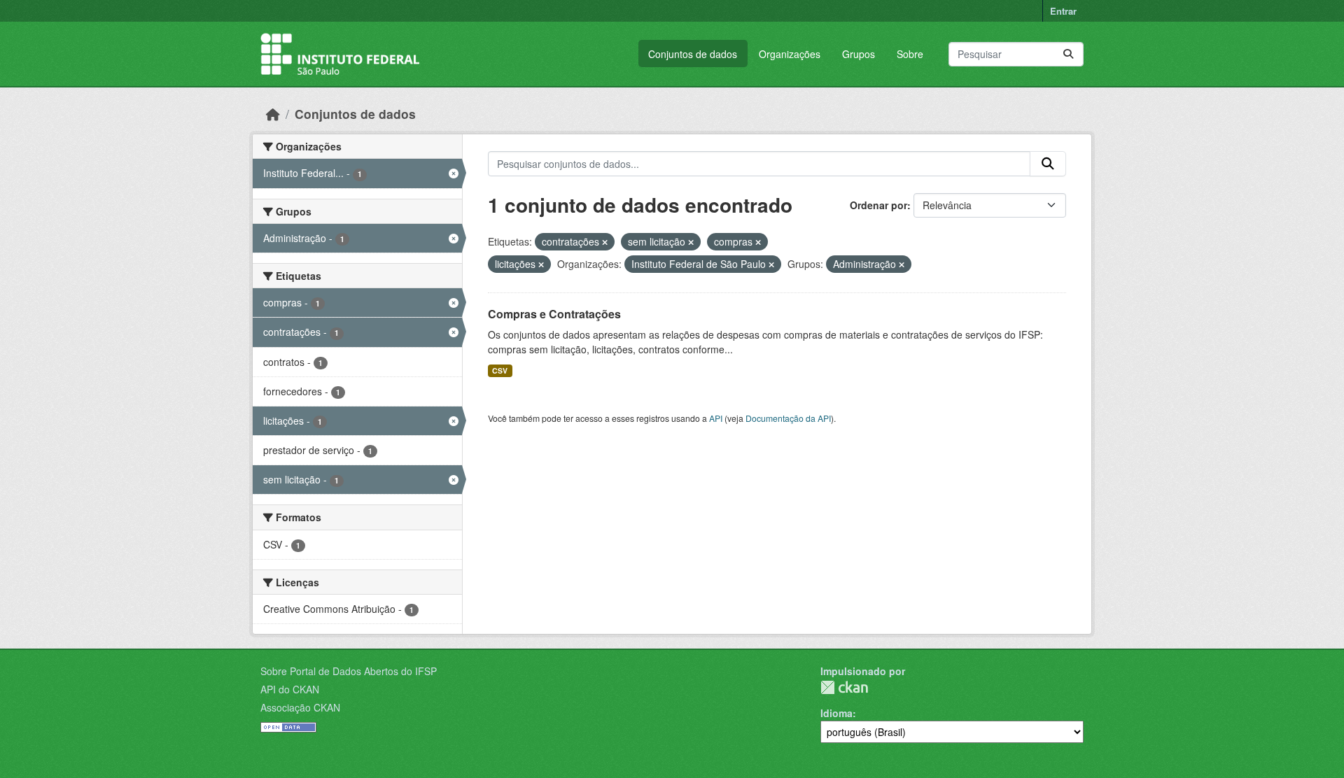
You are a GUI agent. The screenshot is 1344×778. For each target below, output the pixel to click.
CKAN (844, 687)
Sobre (910, 54)
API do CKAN (289, 689)
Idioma (836, 713)
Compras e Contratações (554, 314)
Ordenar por (878, 205)
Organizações (789, 54)
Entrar (1063, 10)
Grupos (858, 54)
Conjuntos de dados (692, 54)
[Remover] (605, 242)
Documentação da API (788, 418)
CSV (499, 370)
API (715, 418)
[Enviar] (1068, 54)
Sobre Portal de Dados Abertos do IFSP (348, 671)
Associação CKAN (300, 707)
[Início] (273, 113)
